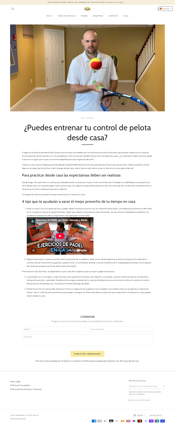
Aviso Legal (15, 381)
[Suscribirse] (164, 386)
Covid (56, 152)
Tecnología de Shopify (18, 419)
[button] (12, 9)
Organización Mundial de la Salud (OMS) (60, 165)
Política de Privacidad (20, 385)
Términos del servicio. (129, 361)
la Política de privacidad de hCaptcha (98, 361)
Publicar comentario (87, 354)
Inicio (83, 118)
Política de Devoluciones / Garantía (26, 389)
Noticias (90, 118)
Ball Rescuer (20, 415)
